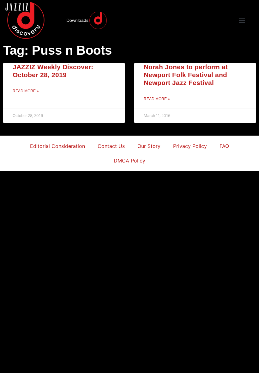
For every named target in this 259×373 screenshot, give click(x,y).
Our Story (148, 146)
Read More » (26, 91)
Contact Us (111, 146)
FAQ (224, 146)
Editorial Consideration (57, 146)
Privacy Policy (190, 146)
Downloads (77, 20)
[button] (242, 20)
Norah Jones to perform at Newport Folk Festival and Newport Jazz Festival (186, 74)
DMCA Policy (129, 160)
